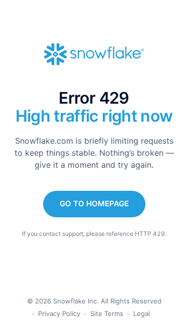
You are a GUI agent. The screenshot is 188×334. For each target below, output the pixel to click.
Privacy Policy (59, 313)
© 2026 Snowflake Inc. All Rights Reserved (94, 301)
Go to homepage (94, 203)
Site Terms (106, 313)
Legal (141, 313)
